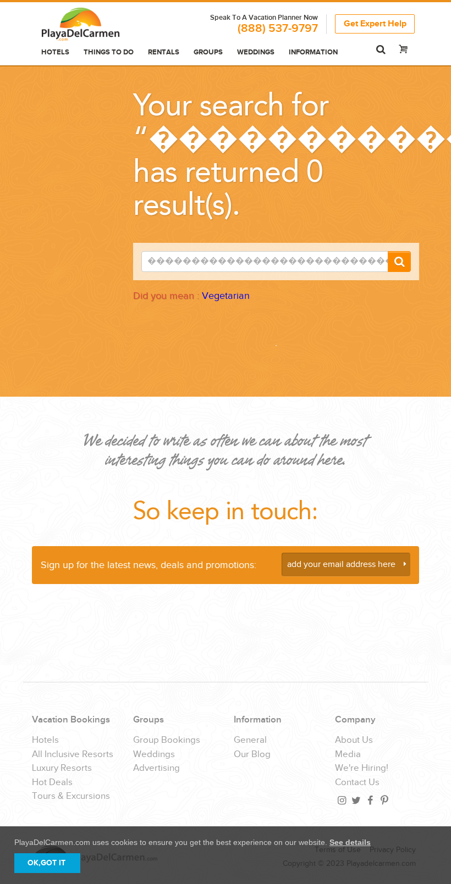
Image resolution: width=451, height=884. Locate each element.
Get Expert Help (375, 24)
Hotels (55, 52)
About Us (354, 740)
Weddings (255, 52)
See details (350, 842)
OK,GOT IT (46, 863)
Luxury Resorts (62, 768)
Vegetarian (226, 296)
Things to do (109, 52)
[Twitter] (355, 800)
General (250, 740)
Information (313, 52)
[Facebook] (370, 800)
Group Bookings (166, 740)
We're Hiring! (361, 768)
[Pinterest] (384, 800)
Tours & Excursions (71, 796)
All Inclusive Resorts (72, 754)
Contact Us (357, 782)
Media (348, 754)
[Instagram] (341, 800)
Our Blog (252, 754)
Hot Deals (52, 782)
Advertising (156, 768)
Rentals (163, 52)
